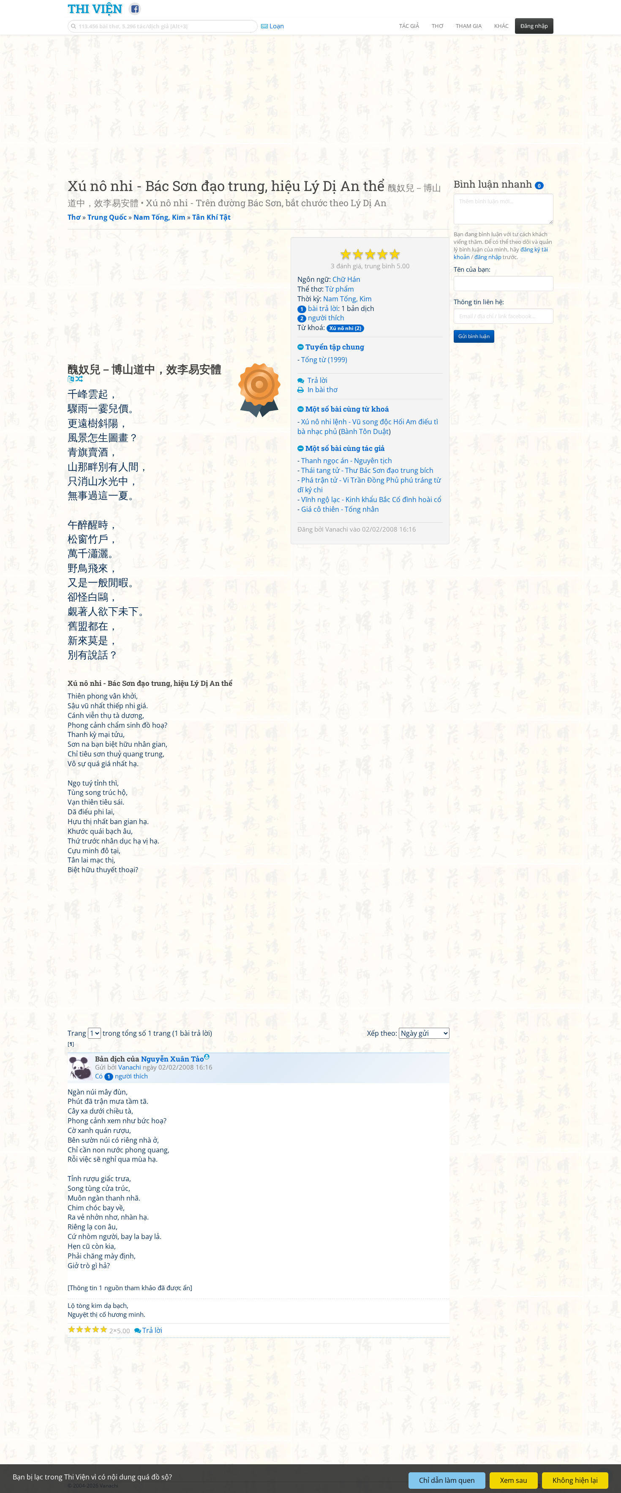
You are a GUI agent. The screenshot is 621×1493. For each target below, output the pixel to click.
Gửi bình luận (474, 336)
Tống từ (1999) (324, 359)
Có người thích (121, 1076)
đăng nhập (487, 257)
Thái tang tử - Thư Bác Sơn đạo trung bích (367, 470)
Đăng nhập (534, 26)
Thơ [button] (437, 26)
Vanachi (336, 529)
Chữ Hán (346, 279)
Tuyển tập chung (334, 347)
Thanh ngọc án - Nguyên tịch (346, 460)
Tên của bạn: (472, 269)
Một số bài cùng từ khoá (346, 409)
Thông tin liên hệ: (479, 302)
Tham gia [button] (469, 26)
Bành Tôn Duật (365, 431)
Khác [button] (501, 26)
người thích (322, 317)
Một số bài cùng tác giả (344, 449)
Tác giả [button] (409, 26)
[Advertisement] (310, 99)
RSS (549, 1485)
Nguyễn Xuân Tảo (172, 1059)
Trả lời (317, 380)
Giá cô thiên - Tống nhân (340, 509)
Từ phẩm (339, 289)
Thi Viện (95, 8)
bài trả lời (319, 308)
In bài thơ (323, 389)
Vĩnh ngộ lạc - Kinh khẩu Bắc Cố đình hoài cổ (371, 499)
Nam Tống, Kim (347, 298)
